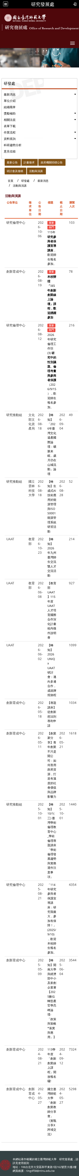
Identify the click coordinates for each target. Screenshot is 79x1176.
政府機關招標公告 (52, 162)
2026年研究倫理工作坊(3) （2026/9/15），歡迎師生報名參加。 (51, 371)
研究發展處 (42, 4)
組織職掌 (10, 107)
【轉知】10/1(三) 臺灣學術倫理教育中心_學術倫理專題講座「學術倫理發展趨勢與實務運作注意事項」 (51, 840)
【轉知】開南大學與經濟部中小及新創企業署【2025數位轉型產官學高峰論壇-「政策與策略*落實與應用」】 (51, 998)
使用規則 (23, 1163)
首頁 (10, 181)
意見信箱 (10, 151)
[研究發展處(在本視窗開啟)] (25, 18)
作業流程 (10, 132)
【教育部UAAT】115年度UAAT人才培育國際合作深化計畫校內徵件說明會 (51, 610)
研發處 (25, 181)
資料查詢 (10, 139)
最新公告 (12, 162)
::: (2, 161)
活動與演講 (36, 171)
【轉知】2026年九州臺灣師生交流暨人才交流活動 (51, 557)
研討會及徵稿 (15, 171)
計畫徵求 (29, 162)
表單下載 (10, 126)
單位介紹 (10, 101)
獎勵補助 (10, 113)
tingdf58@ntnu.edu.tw (40, 1171)
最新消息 (10, 94)
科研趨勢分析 (12, 145)
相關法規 (10, 120)
